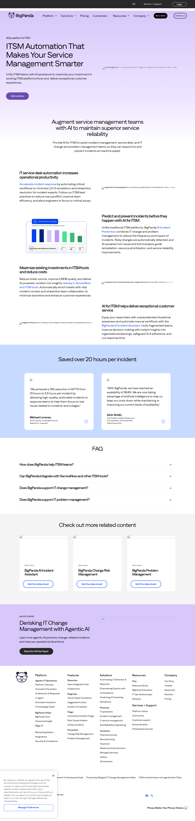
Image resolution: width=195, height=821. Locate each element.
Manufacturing (107, 739)
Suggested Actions (76, 702)
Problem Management (78, 738)
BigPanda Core (42, 716)
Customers (101, 15)
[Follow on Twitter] (152, 797)
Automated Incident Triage (80, 716)
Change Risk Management (80, 734)
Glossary (136, 699)
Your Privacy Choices (173, 808)
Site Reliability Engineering (113, 725)
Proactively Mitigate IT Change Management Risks (111, 777)
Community (138, 715)
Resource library (140, 685)
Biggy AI (39, 725)
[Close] (53, 775)
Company (139, 15)
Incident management (111, 716)
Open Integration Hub (78, 684)
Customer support (141, 720)
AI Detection (73, 689)
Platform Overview (44, 684)
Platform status (140, 711)
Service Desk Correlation (79, 698)
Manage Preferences (28, 807)
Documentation (140, 724)
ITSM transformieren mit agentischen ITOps (160, 777)
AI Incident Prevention (46, 689)
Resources (119, 15)
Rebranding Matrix (44, 732)
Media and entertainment (112, 748)
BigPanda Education (142, 690)
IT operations (106, 711)
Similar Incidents (75, 725)
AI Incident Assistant (45, 702)
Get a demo (161, 16)
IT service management (111, 720)
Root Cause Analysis (77, 720)
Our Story (169, 681)
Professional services (142, 729)
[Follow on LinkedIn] (147, 797)
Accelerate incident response (38, 184)
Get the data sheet (38, 584)
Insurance (105, 744)
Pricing (84, 15)
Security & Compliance (46, 741)
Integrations (41, 736)
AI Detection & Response (47, 693)
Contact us (180, 16)
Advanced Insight (43, 721)
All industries (106, 761)
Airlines (103, 757)
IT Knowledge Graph (45, 707)
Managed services (109, 752)
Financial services (108, 735)
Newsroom (170, 690)
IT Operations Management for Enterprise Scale (59, 777)
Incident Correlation (77, 707)
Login (179, 4)
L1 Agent (39, 698)
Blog (134, 681)
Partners (169, 694)
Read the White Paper (36, 651)
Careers (168, 685)
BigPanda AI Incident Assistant (121, 325)
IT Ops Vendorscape (142, 694)
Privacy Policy (11, 801)
